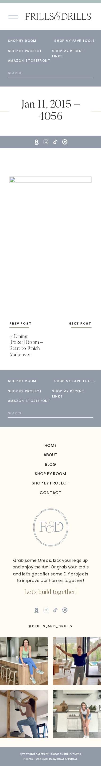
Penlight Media (72, 754)
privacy (28, 759)
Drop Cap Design (38, 754)
